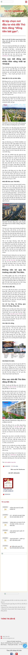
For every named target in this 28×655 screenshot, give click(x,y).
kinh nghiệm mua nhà (10, 462)
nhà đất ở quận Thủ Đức (16, 313)
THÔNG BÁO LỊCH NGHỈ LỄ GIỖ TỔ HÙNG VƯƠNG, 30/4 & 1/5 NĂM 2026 (17, 524)
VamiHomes (5, 55)
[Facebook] (11, 654)
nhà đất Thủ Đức (12, 386)
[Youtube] (16, 654)
